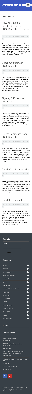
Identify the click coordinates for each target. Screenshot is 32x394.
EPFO (5, 282)
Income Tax (6, 295)
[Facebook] (5, 376)
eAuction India (7, 279)
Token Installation (8, 308)
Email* (5, 243)
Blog (21, 389)
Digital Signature (7, 272)
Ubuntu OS (6, 315)
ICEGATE (6, 292)
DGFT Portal (6, 269)
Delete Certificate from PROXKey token (14, 135)
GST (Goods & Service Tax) (11, 288)
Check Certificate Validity (16, 169)
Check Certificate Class (14, 200)
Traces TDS (6, 312)
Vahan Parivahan (8, 318)
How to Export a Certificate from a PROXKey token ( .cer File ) (16, 27)
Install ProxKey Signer (9, 338)
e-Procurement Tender (9, 275)
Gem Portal (6, 285)
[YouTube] (10, 376)
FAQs (11, 391)
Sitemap (5, 391)
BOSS (5, 265)
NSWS (5, 302)
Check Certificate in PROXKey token (12, 64)
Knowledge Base (13, 389)
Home (4, 389)
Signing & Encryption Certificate (13, 100)
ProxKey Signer (7, 305)
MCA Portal (6, 298)
